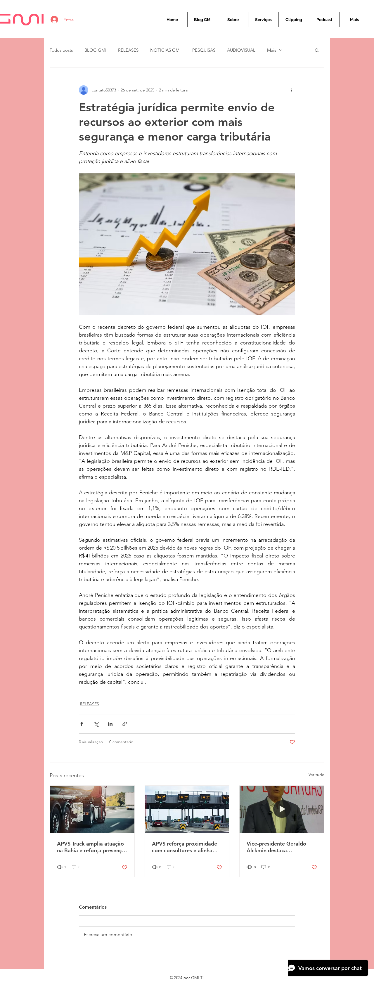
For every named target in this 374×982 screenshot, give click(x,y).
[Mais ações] (291, 89)
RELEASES (128, 50)
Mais (271, 50)
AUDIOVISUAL (241, 50)
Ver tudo (316, 774)
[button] (317, 50)
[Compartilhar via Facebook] (81, 724)
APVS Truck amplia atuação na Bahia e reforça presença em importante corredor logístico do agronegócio (91, 847)
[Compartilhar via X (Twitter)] (96, 724)
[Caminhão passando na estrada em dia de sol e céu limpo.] (92, 809)
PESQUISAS (203, 50)
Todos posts (61, 50)
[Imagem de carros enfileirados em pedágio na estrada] (187, 809)
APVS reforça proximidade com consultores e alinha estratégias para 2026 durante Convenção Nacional (184, 847)
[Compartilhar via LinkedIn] (110, 724)
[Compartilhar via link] (124, 724)
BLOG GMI (95, 50)
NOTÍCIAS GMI (165, 50)
